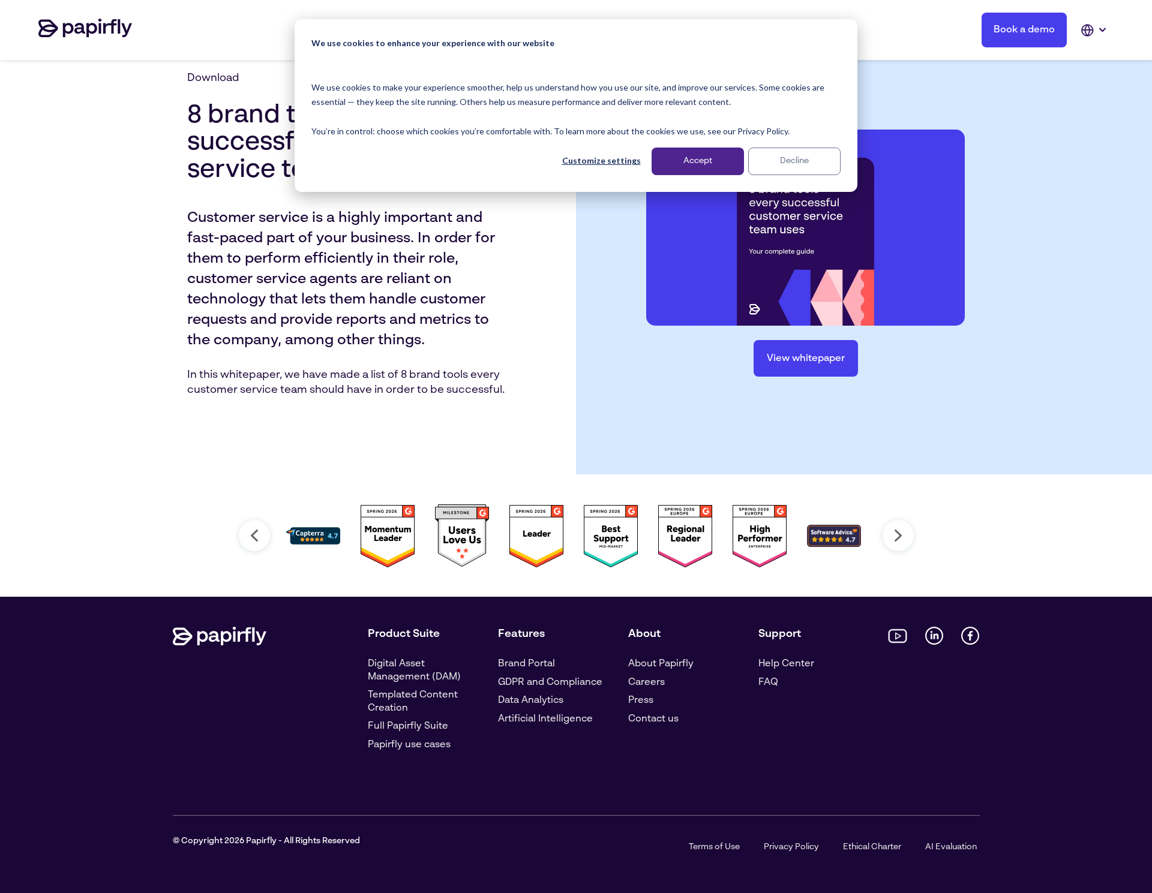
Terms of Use (714, 847)
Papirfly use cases (409, 745)
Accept (697, 161)
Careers (646, 682)
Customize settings (601, 160)
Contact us (653, 719)
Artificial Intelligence (545, 719)
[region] (576, 535)
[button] (254, 535)
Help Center (786, 664)
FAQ (768, 682)
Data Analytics (530, 700)
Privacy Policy (791, 847)
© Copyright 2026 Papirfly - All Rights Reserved (266, 841)
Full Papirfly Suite (408, 726)
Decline (794, 161)
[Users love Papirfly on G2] (462, 565)
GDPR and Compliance (550, 682)
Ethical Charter (872, 847)
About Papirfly (661, 664)
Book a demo (1024, 30)
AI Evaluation (951, 847)
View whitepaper (806, 358)
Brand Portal (526, 664)
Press (640, 700)
